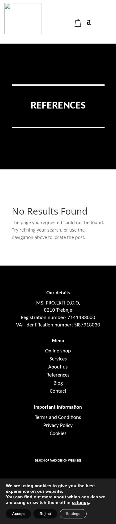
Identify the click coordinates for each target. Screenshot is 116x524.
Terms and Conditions (58, 417)
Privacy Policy (58, 425)
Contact (58, 391)
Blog (58, 383)
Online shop (58, 351)
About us (58, 367)
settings (80, 502)
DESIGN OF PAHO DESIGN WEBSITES (58, 460)
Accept (18, 514)
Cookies (58, 433)
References (58, 375)
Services (58, 359)
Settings (73, 514)
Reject (45, 514)
